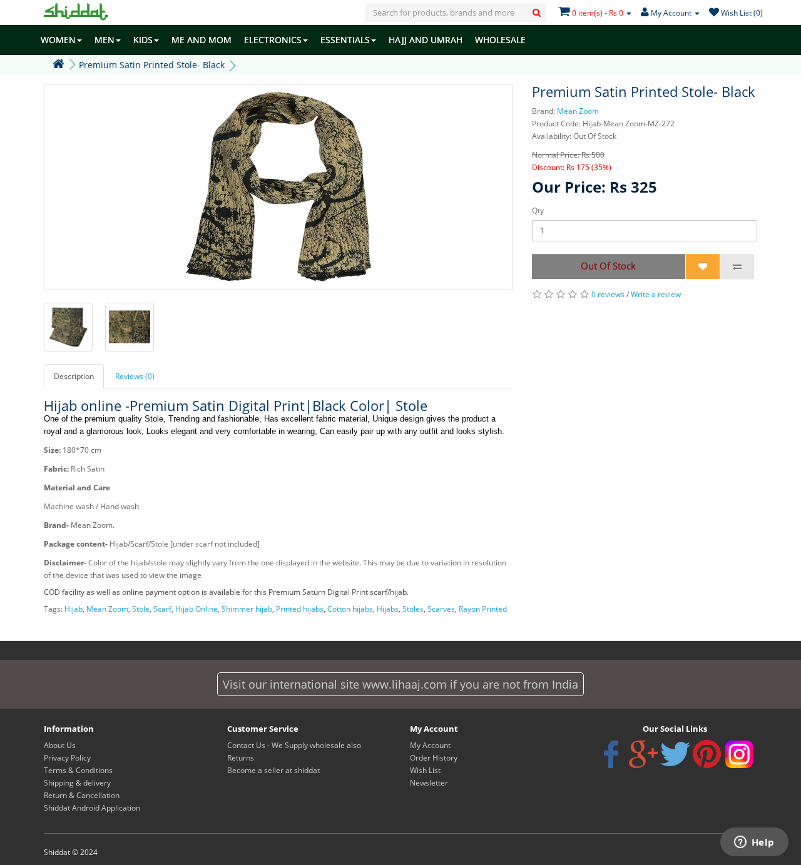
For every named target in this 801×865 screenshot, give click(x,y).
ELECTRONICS (273, 40)
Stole (141, 609)
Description (74, 376)
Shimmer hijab (247, 609)
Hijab (73, 609)
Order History (433, 757)
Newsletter (429, 782)
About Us (60, 745)
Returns (240, 757)
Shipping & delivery (77, 782)
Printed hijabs (300, 609)
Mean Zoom (578, 111)
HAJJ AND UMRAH (425, 40)
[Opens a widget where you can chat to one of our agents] (754, 843)
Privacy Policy (67, 757)
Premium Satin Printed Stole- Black (152, 65)
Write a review (656, 294)
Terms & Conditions (78, 770)
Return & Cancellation (82, 795)
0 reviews (608, 294)
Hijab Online (196, 609)
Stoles (413, 609)
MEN (104, 40)
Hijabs (388, 609)
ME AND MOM (201, 40)
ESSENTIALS (345, 40)
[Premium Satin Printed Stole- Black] (278, 187)
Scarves (441, 609)
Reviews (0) (135, 376)
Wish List (425, 770)
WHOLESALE (500, 40)
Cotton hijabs (350, 609)
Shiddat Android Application (92, 807)
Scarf (162, 609)
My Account (430, 745)
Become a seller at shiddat (273, 770)
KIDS (143, 40)
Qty (538, 210)
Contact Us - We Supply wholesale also (294, 745)
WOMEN (58, 40)
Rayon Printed (483, 609)
